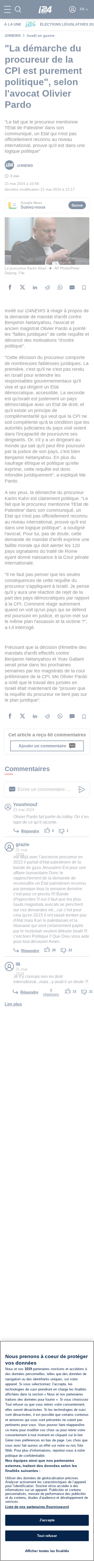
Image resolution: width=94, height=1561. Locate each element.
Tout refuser (47, 1536)
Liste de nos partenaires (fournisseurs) (37, 1507)
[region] (47, 1451)
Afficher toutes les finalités (47, 1551)
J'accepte (47, 1520)
